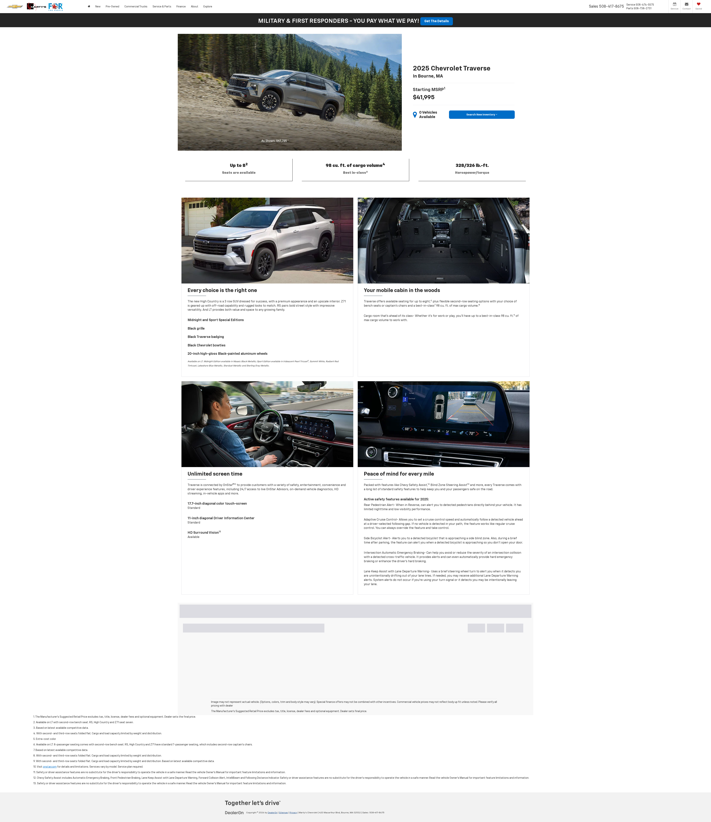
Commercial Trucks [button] (135, 6)
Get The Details (436, 21)
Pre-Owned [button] (112, 6)
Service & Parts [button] (162, 6)
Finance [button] (181, 6)
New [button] (98, 6)
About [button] (194, 6)
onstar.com (50, 767)
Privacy (293, 813)
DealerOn (272, 813)
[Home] (89, 6)
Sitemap (283, 813)
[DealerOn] (234, 812)
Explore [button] (207, 6)
